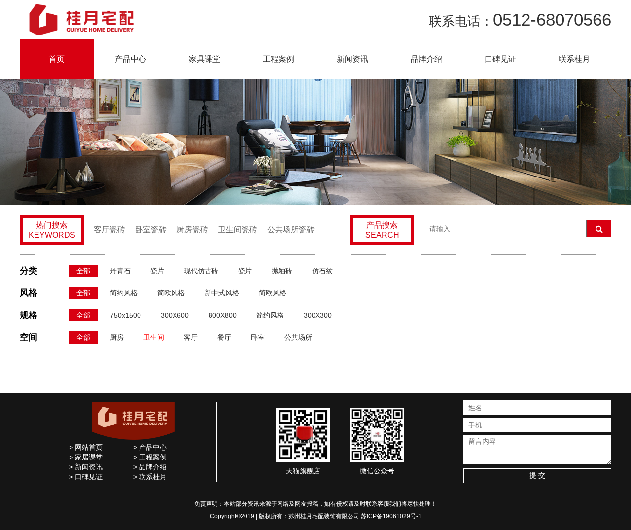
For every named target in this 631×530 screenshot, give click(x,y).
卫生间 (153, 337)
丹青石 (120, 271)
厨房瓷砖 (192, 229)
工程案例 (278, 59)
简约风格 (124, 293)
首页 (57, 59)
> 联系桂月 (150, 477)
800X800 (223, 315)
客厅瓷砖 (109, 229)
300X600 (175, 315)
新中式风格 (222, 293)
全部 (83, 271)
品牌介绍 (426, 59)
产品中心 (130, 59)
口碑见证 (500, 59)
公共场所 (298, 337)
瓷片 (157, 271)
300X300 (318, 315)
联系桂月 (574, 59)
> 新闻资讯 (86, 467)
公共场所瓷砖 (291, 229)
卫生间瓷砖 (237, 229)
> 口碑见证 (86, 477)
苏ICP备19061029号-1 (391, 516)
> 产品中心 (150, 447)
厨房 (117, 337)
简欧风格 (171, 293)
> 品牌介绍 (150, 467)
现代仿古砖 (201, 271)
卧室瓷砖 (151, 229)
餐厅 (224, 337)
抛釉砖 (282, 271)
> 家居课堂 (86, 457)
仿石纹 (322, 271)
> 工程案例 (150, 457)
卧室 (258, 337)
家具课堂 (204, 59)
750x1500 (125, 315)
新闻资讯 (352, 59)
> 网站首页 (86, 447)
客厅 (191, 337)
